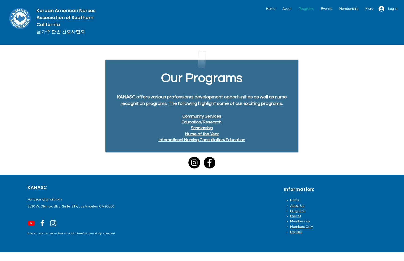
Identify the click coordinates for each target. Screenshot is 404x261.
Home (294, 200)
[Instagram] (194, 162)
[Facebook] (209, 162)
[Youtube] (31, 223)
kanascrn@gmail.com (45, 199)
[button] (287, 9)
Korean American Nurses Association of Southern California (66, 17)
